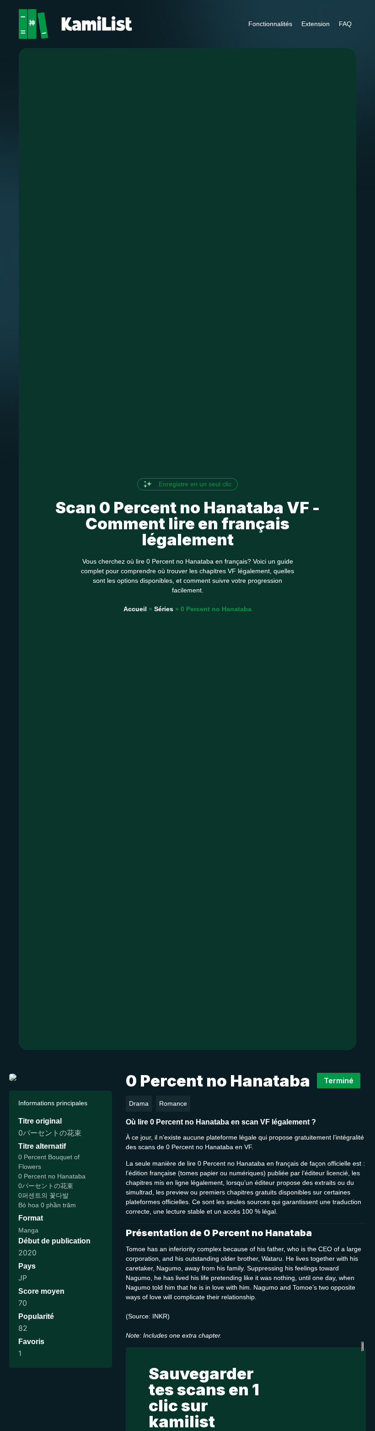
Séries (163, 609)
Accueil (135, 609)
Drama (139, 1103)
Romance (173, 1103)
